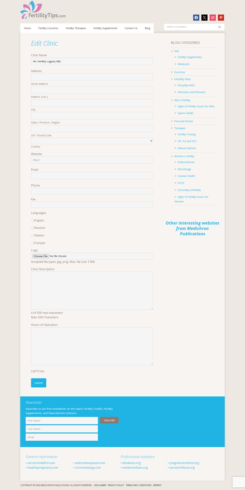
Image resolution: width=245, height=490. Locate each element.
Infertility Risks (182, 79)
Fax (33, 199)
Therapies (180, 128)
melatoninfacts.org (135, 468)
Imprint (157, 485)
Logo (34, 250)
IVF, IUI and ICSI (187, 141)
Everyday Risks (186, 85)
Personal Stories (183, 121)
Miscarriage (184, 169)
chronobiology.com (87, 468)
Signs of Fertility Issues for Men (196, 106)
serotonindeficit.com (41, 463)
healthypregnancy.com (42, 468)
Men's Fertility (182, 100)
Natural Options (187, 148)
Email (34, 170)
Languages (38, 213)
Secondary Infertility (189, 190)
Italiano (39, 235)
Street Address (39, 83)
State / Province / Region (45, 122)
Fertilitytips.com (43, 10)
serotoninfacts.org (182, 468)
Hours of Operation (44, 325)
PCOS (181, 183)
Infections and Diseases (192, 92)
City (33, 109)
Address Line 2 (39, 96)
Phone (35, 185)
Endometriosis (186, 162)
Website (36, 154)
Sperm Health (186, 113)
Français (39, 243)
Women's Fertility (184, 156)
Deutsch (39, 228)
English (39, 220)
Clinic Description (42, 269)
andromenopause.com (89, 463)
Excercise (179, 72)
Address (36, 71)
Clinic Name (39, 55)
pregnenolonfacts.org (184, 463)
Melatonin (183, 64)
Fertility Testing (186, 134)
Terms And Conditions (138, 485)
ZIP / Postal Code (41, 135)
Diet (176, 51)
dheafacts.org (131, 463)
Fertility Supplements (190, 57)
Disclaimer (100, 485)
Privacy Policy (116, 485)
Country (35, 146)
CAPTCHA (37, 371)
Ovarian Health (186, 176)
